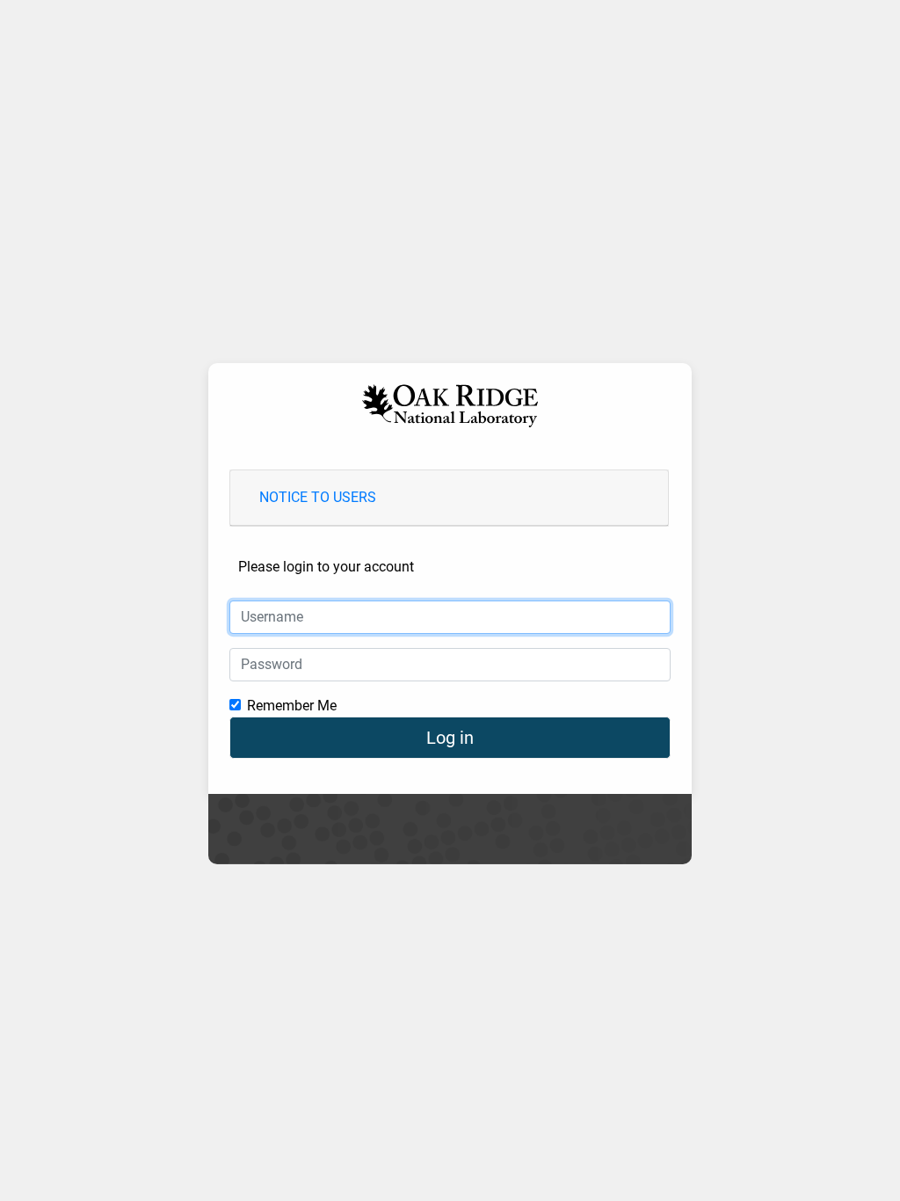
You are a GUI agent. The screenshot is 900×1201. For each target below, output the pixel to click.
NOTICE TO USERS (317, 497)
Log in (450, 737)
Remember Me (292, 705)
